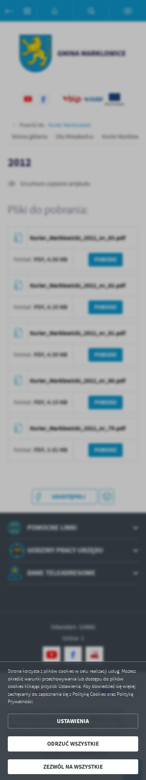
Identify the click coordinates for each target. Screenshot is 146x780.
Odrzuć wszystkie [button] (73, 744)
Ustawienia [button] (73, 721)
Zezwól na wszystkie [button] (73, 767)
